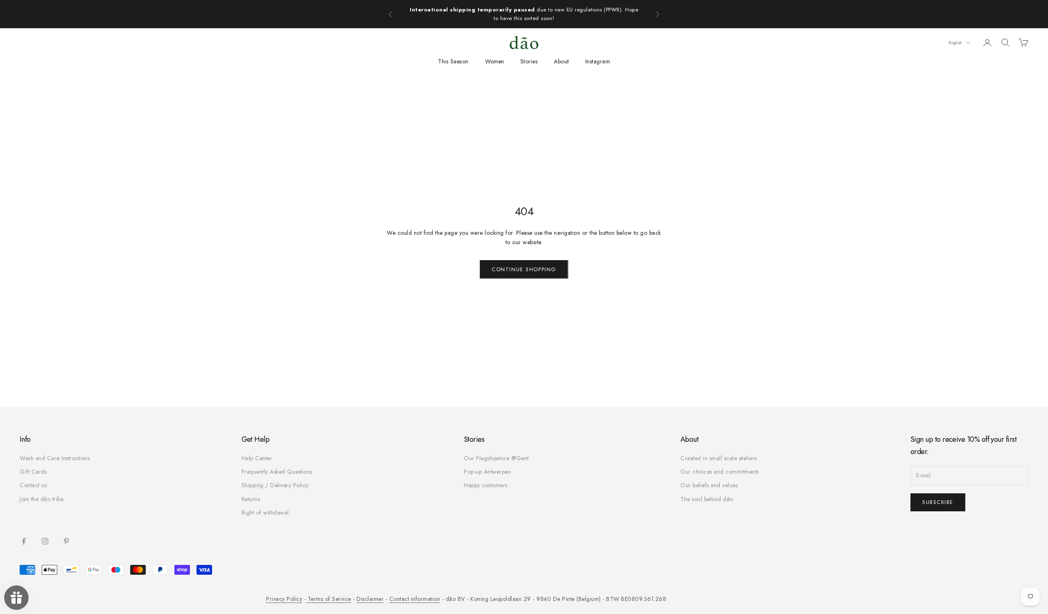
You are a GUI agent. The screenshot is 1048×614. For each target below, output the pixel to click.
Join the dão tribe (41, 499)
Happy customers (486, 485)
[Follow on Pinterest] (66, 541)
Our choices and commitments (719, 472)
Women (494, 61)
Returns (251, 499)
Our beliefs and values (709, 485)
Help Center (257, 458)
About (561, 61)
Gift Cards (33, 472)
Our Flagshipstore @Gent (496, 458)
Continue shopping (524, 269)
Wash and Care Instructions (55, 458)
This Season (453, 61)
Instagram (597, 61)
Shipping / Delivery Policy (275, 485)
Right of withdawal (265, 512)
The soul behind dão (706, 499)
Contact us (33, 485)
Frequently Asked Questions (277, 472)
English (955, 42)
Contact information (414, 599)
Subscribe (937, 502)
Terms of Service (328, 599)
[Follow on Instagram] (45, 541)
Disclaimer (370, 599)
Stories (529, 61)
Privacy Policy (284, 599)
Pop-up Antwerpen (487, 472)
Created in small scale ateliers (718, 458)
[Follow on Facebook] (24, 541)
